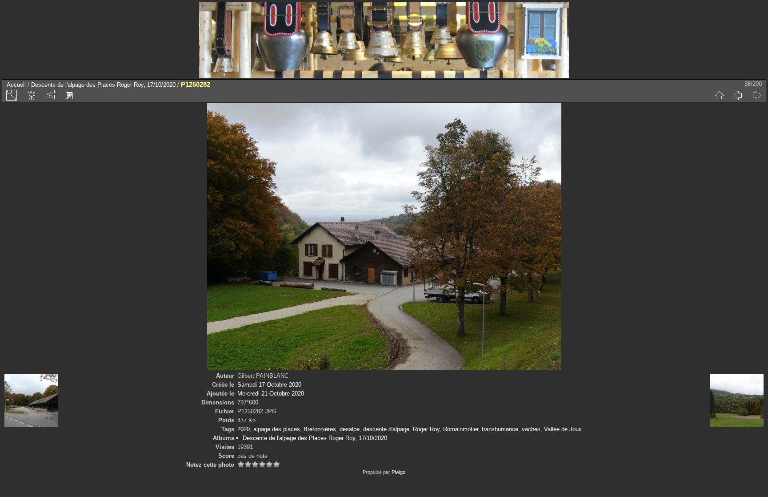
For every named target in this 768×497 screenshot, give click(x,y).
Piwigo (398, 472)
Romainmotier (460, 429)
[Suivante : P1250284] (756, 95)
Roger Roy (426, 429)
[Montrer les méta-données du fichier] (50, 95)
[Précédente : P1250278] (737, 95)
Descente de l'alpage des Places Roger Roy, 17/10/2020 (103, 84)
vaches (531, 429)
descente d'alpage (386, 429)
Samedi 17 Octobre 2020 (269, 384)
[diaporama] (32, 95)
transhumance (500, 429)
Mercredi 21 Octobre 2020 (270, 393)
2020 (243, 429)
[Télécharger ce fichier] (69, 95)
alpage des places (276, 429)
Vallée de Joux (563, 429)
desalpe (350, 429)
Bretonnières (320, 429)
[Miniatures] (719, 95)
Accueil (16, 84)
